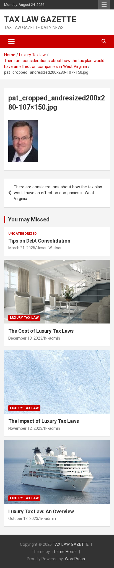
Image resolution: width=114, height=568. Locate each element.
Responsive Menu (104, 4)
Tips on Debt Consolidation (39, 241)
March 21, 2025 (21, 248)
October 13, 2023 (23, 518)
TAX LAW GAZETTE (40, 19)
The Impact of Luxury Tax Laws (43, 421)
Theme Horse (64, 551)
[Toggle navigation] (11, 41)
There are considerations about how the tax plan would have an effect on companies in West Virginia (58, 192)
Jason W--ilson (50, 248)
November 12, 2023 (25, 428)
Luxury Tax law (24, 318)
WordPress (75, 558)
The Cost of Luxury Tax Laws (41, 331)
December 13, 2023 (25, 338)
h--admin (52, 338)
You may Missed (29, 219)
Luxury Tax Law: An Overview (41, 511)
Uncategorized (22, 234)
